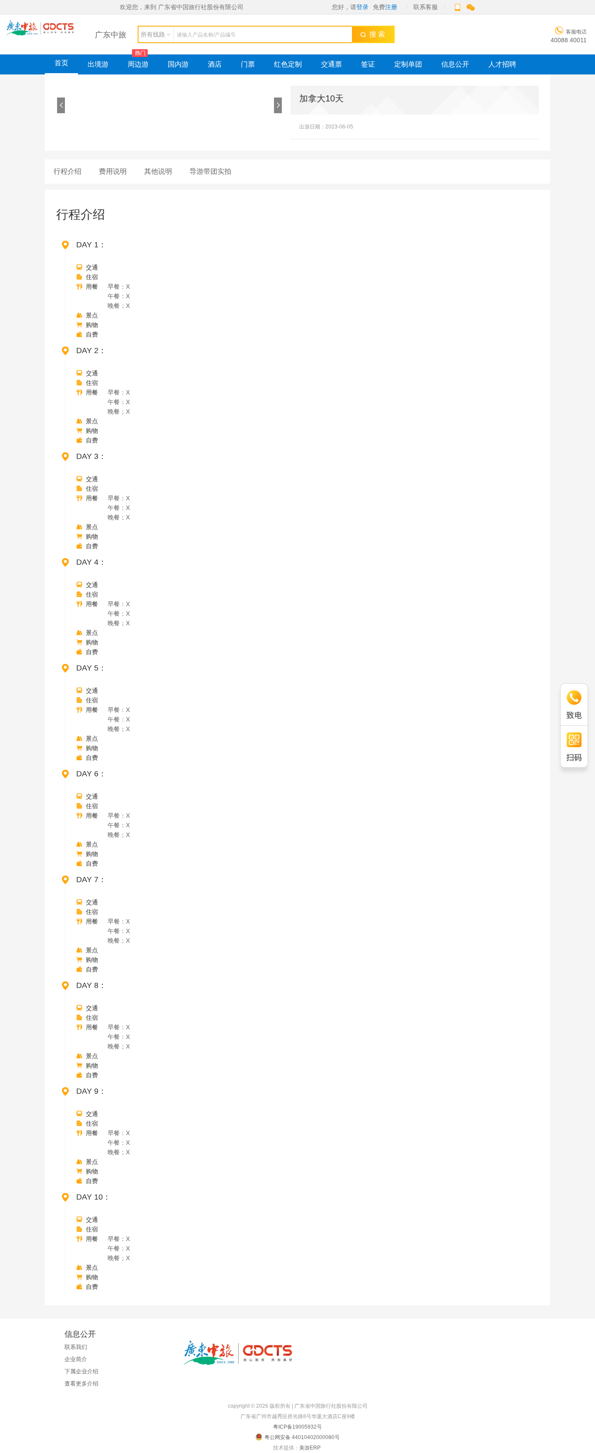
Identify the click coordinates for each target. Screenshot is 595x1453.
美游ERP (310, 1448)
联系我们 (75, 1347)
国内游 (178, 64)
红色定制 (288, 64)
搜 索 (375, 34)
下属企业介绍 (81, 1371)
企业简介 (75, 1359)
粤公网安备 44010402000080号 (302, 1437)
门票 (248, 64)
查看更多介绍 (81, 1383)
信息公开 (455, 64)
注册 (391, 6)
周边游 (138, 64)
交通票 (331, 64)
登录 (362, 6)
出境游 (98, 64)
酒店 (215, 64)
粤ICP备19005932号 (297, 1427)
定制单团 (408, 64)
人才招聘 (502, 64)
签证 (368, 64)
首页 (61, 63)
